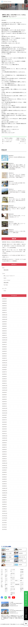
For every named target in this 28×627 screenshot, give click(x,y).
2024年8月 (4, 342)
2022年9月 (4, 392)
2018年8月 (4, 497)
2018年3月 (4, 506)
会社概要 (21, 571)
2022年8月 (4, 394)
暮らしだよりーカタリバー (9, 275)
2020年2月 (4, 458)
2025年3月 (4, 330)
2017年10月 (4, 518)
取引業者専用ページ (21, 590)
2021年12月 (4, 408)
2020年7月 (4, 447)
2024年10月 (4, 339)
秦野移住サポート (6, 590)
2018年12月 (4, 488)
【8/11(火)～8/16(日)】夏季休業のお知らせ (15, 242)
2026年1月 (4, 312)
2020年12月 (4, 435)
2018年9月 (4, 495)
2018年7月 (4, 499)
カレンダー (4, 288)
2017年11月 (4, 515)
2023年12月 (4, 360)
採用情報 (21, 578)
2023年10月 (4, 365)
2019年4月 (4, 481)
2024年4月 (4, 351)
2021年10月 (4, 413)
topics (5, 278)
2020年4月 (4, 454)
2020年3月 (4, 456)
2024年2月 (4, 355)
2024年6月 (4, 346)
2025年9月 (4, 321)
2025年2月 (4, 333)
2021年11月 (4, 410)
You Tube (6, 284)
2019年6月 (4, 476)
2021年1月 (4, 433)
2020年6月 (4, 449)
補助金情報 (6, 269)
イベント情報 (13, 570)
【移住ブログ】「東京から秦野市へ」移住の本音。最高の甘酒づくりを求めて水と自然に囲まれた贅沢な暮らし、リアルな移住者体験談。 (14, 246)
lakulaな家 (6, 576)
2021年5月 (4, 424)
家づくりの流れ (2, 580)
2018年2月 (4, 508)
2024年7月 (4, 344)
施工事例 (2, 586)
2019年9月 (4, 470)
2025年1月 (4, 335)
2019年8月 (4, 472)
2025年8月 (4, 323)
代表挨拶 (21, 569)
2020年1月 (4, 460)
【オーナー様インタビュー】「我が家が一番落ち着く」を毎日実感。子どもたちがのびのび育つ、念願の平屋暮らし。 (17, 176)
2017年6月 (4, 527)
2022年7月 (4, 397)
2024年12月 (4, 337)
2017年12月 (4, 513)
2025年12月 (4, 314)
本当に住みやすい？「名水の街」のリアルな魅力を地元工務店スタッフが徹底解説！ (17, 192)
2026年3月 (4, 308)
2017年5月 (4, 529)
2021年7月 (4, 419)
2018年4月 (4, 504)
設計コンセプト (6, 571)
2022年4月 (4, 401)
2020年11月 (4, 438)
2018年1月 (4, 511)
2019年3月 (4, 483)
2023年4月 (4, 378)
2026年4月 (4, 305)
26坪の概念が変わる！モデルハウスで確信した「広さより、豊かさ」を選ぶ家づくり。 (17, 209)
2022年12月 (4, 385)
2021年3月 (4, 428)
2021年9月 (4, 415)
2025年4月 (4, 328)
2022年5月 (4, 399)
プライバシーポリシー (21, 584)
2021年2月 (4, 431)
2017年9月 (4, 520)
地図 (21, 580)
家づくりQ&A (13, 590)
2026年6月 (4, 301)
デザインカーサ (6, 580)
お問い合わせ (13, 574)
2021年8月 (4, 417)
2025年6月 (4, 326)
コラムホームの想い (2, 572)
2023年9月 (4, 367)
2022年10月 (4, 390)
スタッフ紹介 (21, 575)
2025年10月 (4, 319)
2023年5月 (4, 376)
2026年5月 (4, 303)
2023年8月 (4, 369)
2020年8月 (4, 444)
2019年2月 (4, 486)
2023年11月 (4, 362)
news (3, 267)
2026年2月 (4, 310)
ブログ (3, 273)
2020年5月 (4, 451)
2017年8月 (4, 522)
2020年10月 (4, 440)
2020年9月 (4, 442)
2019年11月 (4, 465)
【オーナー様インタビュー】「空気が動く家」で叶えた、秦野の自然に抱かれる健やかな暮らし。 (17, 200)
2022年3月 (4, 403)
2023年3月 (4, 381)
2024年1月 (4, 358)
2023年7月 (4, 371)
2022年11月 (4, 387)
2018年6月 (4, 502)
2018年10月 (4, 492)
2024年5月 (4, 349)
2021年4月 (4, 426)
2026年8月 (4, 298)
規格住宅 (6, 585)
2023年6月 (4, 374)
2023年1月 (4, 383)
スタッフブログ (7, 280)
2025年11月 (4, 317)
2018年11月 (4, 490)
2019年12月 (4, 463)
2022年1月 (4, 406)
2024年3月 (4, 353)
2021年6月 (4, 422)
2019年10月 (4, 467)
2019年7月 (4, 474)
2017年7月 (4, 524)
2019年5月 (4, 479)
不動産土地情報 (13, 594)
